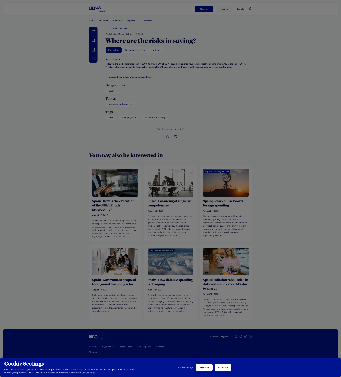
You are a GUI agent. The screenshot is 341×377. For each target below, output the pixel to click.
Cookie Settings (185, 367)
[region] (170, 367)
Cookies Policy (88, 373)
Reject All (204, 367)
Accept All (223, 367)
